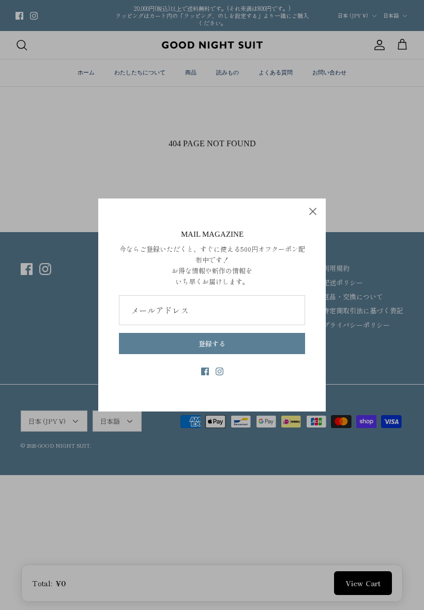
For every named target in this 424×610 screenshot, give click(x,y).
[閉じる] (312, 211)
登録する (212, 343)
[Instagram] (219, 371)
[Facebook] (205, 371)
